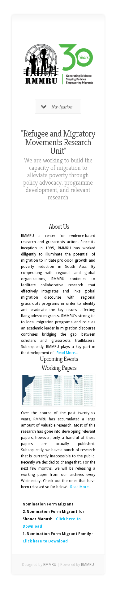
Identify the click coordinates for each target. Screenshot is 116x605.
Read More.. (67, 353)
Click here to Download (45, 541)
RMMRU (49, 564)
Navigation (62, 107)
